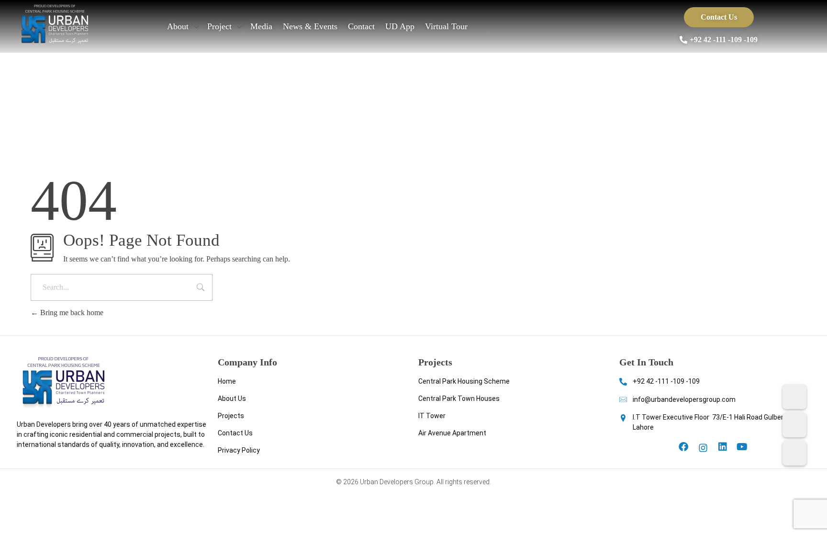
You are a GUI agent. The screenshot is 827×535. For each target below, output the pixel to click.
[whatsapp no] (794, 424)
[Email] (794, 453)
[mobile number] (794, 396)
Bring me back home (70, 312)
